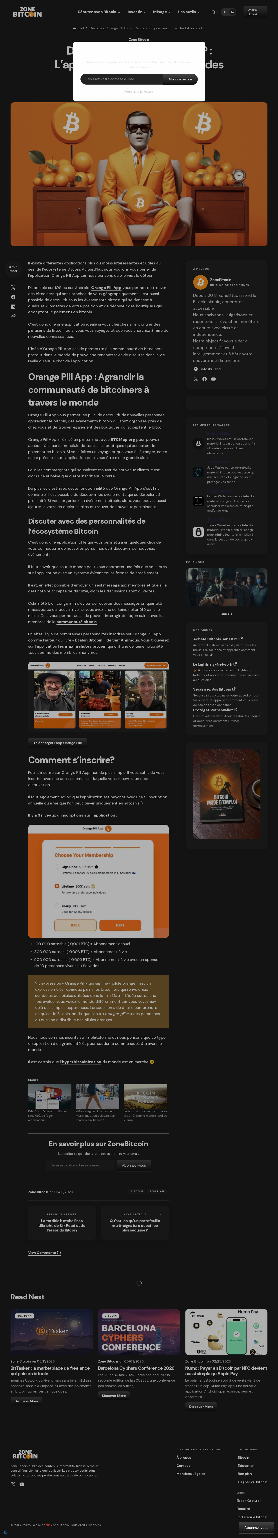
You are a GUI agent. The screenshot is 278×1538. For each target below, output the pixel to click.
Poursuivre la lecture (139, 92)
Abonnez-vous (181, 79)
